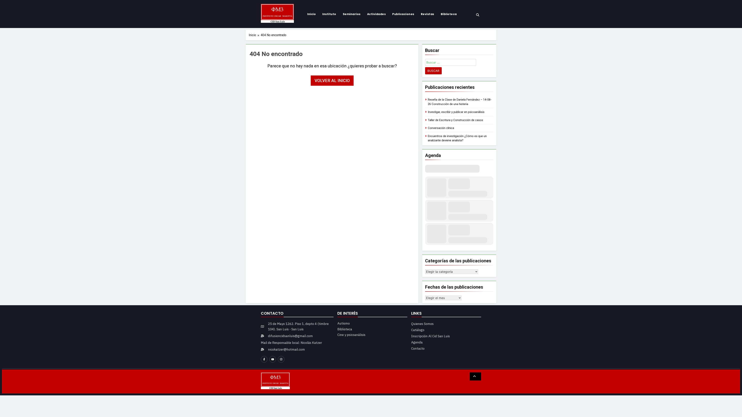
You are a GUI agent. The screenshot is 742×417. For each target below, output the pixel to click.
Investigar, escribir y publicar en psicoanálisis (456, 112)
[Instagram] (281, 359)
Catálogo (417, 330)
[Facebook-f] (264, 359)
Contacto (418, 348)
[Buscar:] (450, 63)
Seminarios (352, 14)
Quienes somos (422, 324)
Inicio (311, 14)
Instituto (329, 14)
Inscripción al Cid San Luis (430, 336)
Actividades (376, 14)
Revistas (427, 14)
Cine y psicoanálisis (351, 335)
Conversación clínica (441, 128)
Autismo (343, 323)
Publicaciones (403, 14)
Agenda (417, 342)
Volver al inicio (332, 80)
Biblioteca (449, 14)
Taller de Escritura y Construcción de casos (455, 120)
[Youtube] (272, 359)
